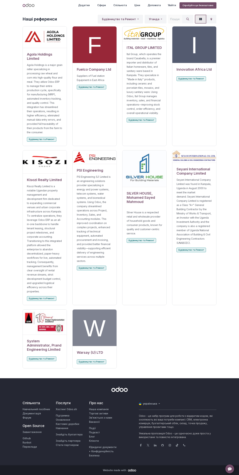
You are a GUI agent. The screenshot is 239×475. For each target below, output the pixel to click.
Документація (32, 413)
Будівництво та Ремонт (119, 19)
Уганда (154, 19)
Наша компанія (99, 409)
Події (92, 428)
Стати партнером (67, 444)
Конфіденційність (102, 451)
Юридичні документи (103, 447)
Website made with (115, 470)
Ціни (137, 5)
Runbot (27, 442)
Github (27, 438)
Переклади (30, 446)
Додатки (84, 5)
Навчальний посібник (36, 409)
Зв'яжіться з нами (100, 417)
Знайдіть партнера (68, 440)
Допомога (154, 5)
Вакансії (94, 421)
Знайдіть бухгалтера (69, 434)
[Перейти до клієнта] (45, 37)
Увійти (172, 5)
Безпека (94, 455)
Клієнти (94, 440)
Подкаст (94, 432)
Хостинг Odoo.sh (66, 409)
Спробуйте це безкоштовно (197, 5)
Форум (27, 417)
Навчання (62, 428)
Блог (92, 436)
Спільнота (120, 5)
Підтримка (62, 415)
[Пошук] (188, 19)
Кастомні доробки (67, 423)
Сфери (101, 5)
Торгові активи (98, 413)
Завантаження (32, 431)
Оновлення (63, 419)
